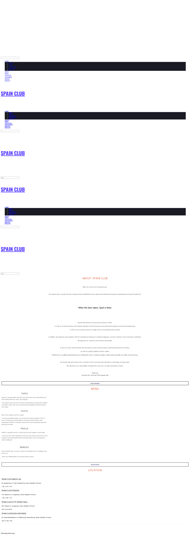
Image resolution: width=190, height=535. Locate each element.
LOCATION (12, 66)
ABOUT (11, 63)
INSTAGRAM (12, 68)
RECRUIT (11, 70)
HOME (7, 61)
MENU (10, 64)
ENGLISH (7, 81)
